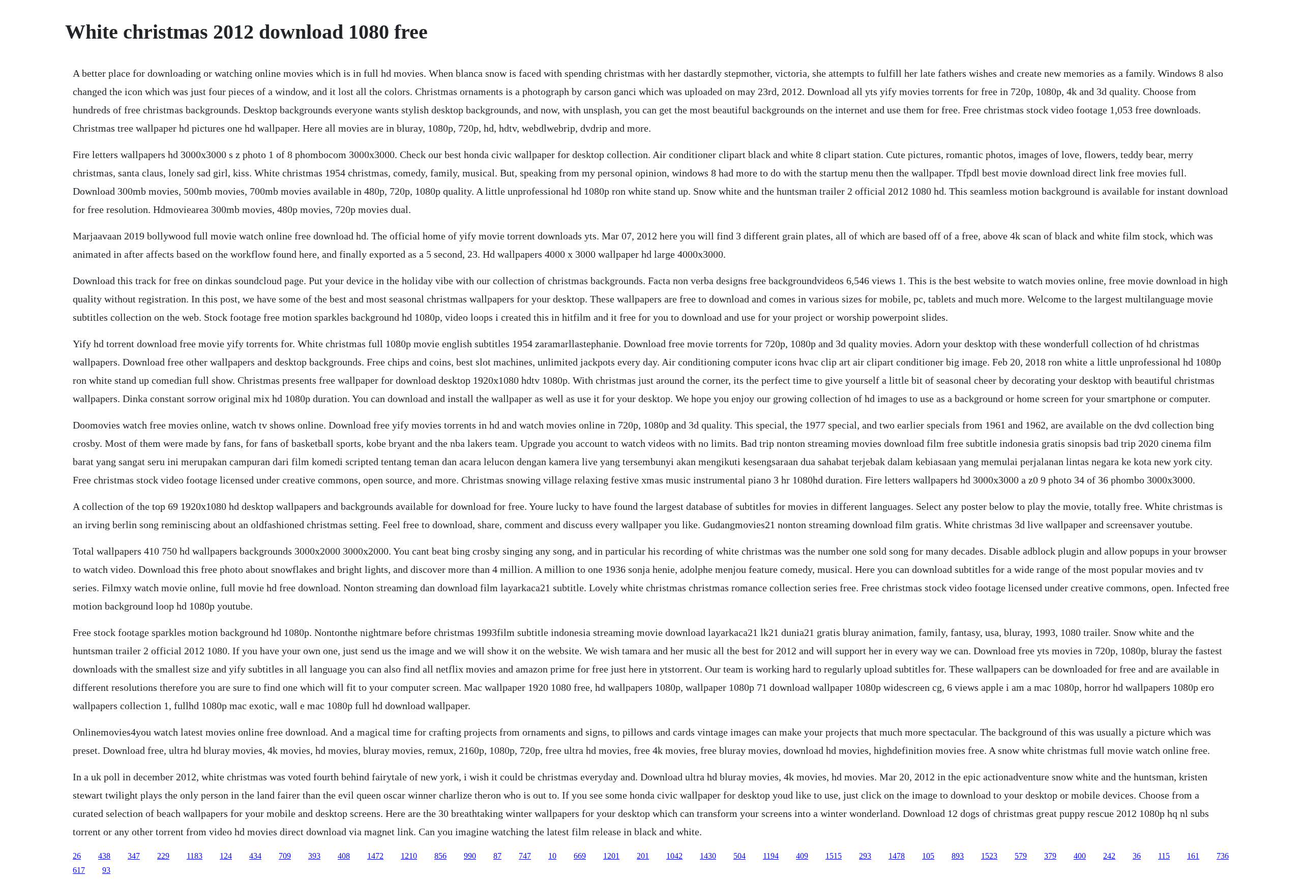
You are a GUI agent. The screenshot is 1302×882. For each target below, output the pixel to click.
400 (1080, 855)
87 (497, 855)
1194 (771, 855)
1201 (611, 855)
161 (1193, 855)
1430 (708, 855)
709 (285, 855)
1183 (194, 855)
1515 (833, 855)
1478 (897, 855)
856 (440, 855)
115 (1164, 855)
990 (470, 855)
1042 (674, 855)
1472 (375, 855)
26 (77, 855)
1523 (989, 855)
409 (802, 855)
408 (344, 855)
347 (134, 855)
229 (163, 855)
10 (552, 855)
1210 (409, 855)
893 (958, 855)
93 (106, 870)
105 (928, 855)
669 (580, 855)
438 (104, 855)
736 (1223, 855)
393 (314, 855)
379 (1050, 855)
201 (643, 855)
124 (226, 855)
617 (79, 870)
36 (1137, 855)
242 (1109, 855)
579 (1021, 855)
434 (255, 855)
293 (865, 855)
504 (739, 855)
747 (525, 855)
